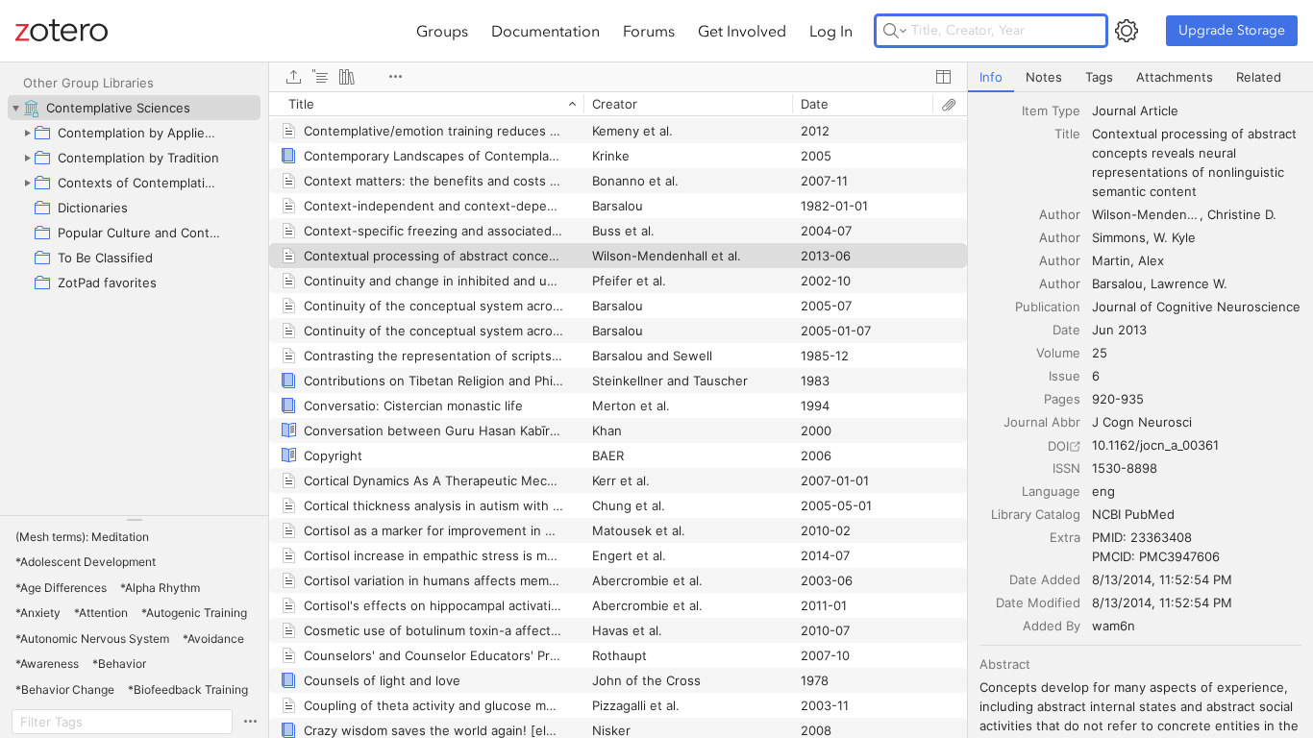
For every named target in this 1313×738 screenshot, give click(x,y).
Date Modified (1038, 602)
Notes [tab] (1044, 77)
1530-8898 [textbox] (1124, 468)
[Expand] (27, 132)
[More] (395, 76)
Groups (442, 30)
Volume (1058, 352)
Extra (1065, 537)
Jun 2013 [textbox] (1119, 329)
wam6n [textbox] (1113, 625)
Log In (831, 30)
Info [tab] (991, 77)
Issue (1064, 375)
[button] (82, 537)
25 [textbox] (1099, 352)
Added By (1051, 625)
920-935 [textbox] (1118, 398)
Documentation (545, 30)
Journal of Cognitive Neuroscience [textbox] (1196, 306)
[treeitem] (134, 107)
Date (1066, 329)
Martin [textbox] (1111, 260)
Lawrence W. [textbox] (1189, 283)
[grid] (618, 414)
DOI (1058, 446)
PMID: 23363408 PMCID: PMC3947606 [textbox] (1156, 546)
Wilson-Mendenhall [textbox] (1147, 214)
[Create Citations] (320, 76)
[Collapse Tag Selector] (134, 520)
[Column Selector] (942, 76)
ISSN (1066, 468)
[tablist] (1140, 77)
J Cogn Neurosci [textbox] (1142, 422)
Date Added (1044, 579)
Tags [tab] (1099, 77)
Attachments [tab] (1174, 77)
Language (1051, 491)
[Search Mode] (894, 30)
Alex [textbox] (1151, 260)
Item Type (1051, 110)
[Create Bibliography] (346, 76)
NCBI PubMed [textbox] (1133, 514)
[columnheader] (426, 103)
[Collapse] (15, 107)
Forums (649, 30)
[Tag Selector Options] (249, 721)
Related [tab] (1258, 77)
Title (1067, 133)
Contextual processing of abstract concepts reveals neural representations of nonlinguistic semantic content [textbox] (1196, 162)
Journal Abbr (1041, 422)
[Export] (293, 76)
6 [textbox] (1096, 375)
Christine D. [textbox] (1241, 214)
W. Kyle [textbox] (1174, 237)
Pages (1062, 398)
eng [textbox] (1103, 491)
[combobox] (1196, 110)
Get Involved (742, 30)
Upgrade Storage (1231, 30)
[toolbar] (618, 76)
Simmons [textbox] (1119, 237)
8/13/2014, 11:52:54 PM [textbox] (1162, 579)
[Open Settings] (1126, 30)
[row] (618, 103)
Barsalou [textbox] (1117, 283)
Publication (1047, 306)
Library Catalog (1035, 514)
